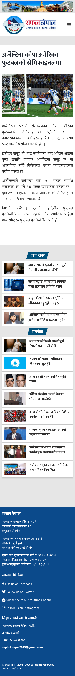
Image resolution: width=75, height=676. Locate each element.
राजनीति (37, 332)
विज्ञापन (5, 668)
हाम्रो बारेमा (16, 668)
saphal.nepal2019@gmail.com (22, 647)
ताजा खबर (38, 256)
